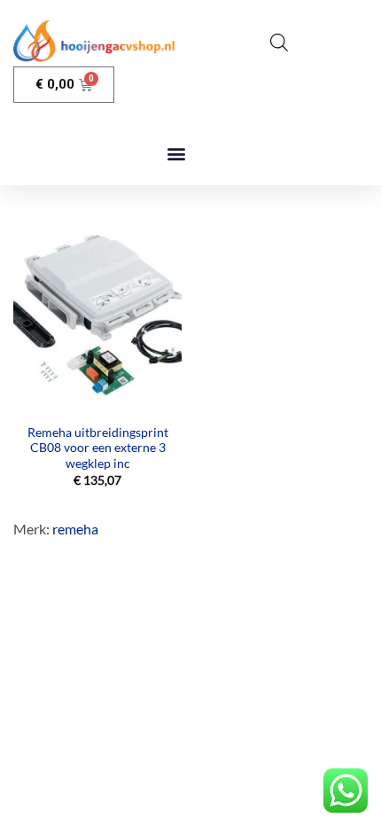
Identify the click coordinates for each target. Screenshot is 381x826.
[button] (175, 153)
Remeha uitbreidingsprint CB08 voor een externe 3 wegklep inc (97, 448)
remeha (75, 528)
